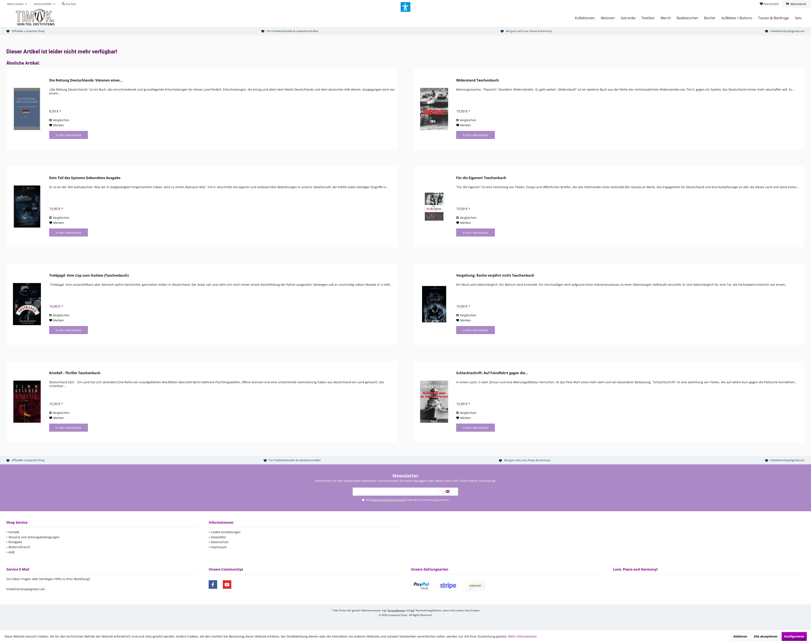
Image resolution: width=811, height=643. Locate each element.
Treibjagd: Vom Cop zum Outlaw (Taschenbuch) (89, 275)
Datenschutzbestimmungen (388, 500)
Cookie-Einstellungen (226, 532)
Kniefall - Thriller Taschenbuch (75, 373)
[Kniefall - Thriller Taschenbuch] (27, 402)
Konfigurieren (794, 636)
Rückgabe (15, 542)
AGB (11, 552)
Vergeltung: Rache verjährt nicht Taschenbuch (495, 275)
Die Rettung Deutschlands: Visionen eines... (86, 80)
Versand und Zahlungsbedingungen (34, 537)
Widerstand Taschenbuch (477, 80)
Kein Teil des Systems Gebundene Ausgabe (84, 178)
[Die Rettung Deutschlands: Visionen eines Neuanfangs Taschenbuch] (27, 109)
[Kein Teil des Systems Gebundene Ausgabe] (27, 206)
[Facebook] (213, 584)
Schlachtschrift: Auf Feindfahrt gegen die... (492, 373)
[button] (405, 7)
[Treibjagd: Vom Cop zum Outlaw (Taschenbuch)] (27, 304)
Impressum (219, 547)
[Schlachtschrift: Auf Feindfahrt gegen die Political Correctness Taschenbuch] (434, 402)
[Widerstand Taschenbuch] (434, 109)
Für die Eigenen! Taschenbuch (481, 178)
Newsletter (218, 537)
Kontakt (13, 532)
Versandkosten (396, 610)
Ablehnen (740, 636)
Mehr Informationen (522, 636)
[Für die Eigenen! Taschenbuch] (434, 206)
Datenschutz (220, 542)
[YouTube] (227, 584)
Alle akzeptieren (765, 636)
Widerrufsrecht (19, 547)
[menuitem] (796, 4)
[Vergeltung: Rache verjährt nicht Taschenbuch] (434, 304)
